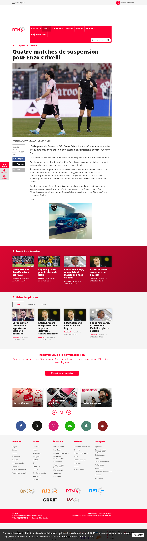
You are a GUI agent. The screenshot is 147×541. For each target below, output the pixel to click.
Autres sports (38, 476)
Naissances (57, 462)
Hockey (35, 450)
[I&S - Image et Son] (73, 500)
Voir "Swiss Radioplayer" (96, 397)
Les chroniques (59, 450)
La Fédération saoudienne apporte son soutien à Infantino (20, 328)
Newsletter (99, 478)
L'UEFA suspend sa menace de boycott (99, 272)
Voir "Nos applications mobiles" (62, 397)
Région (14, 446)
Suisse (14, 450)
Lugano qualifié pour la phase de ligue (47, 272)
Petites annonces (80, 460)
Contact (98, 475)
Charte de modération (103, 471)
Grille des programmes (58, 457)
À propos (98, 446)
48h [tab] (18, 304)
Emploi (76, 466)
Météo (76, 456)
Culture (15, 460)
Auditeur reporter (19, 470)
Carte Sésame (100, 455)
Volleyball (36, 456)
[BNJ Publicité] (26, 490)
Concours (57, 477)
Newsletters (70, 426)
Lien (17, 170)
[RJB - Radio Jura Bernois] (50, 490)
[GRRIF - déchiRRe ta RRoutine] (50, 500)
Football (34, 45)
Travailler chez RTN (102, 462)
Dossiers (15, 466)
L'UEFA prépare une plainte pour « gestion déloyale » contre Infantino (48, 328)
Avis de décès (79, 470)
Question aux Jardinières (58, 466)
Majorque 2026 (38, 34)
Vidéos (79, 28)
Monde (15, 453)
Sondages (57, 473)
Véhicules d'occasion (82, 446)
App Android (103, 426)
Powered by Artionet (80, 515)
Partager (19, 159)
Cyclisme (36, 460)
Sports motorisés (39, 473)
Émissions (57, 28)
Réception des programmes (100, 451)
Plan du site (43, 518)
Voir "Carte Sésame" (27, 397)
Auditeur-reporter (127, 2)
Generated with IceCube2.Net (100, 515)
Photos (69, 28)
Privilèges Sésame (81, 453)
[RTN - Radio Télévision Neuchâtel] (73, 490)
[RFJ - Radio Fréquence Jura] (97, 490)
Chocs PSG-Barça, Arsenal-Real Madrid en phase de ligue (74, 273)
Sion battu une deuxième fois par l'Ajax (20, 272)
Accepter (138, 535)
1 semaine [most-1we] (31, 304)
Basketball (36, 453)
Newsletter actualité (19, 473)
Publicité (98, 458)
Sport (46, 28)
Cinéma (77, 450)
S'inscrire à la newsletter (62, 373)
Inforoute (77, 463)
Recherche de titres (61, 453)
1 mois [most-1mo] (43, 304)
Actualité (36, 28)
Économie (16, 456)
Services (90, 28)
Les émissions (58, 446)
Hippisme (36, 466)
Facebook (21, 426)
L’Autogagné (58, 470)
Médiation (98, 468)
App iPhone (86, 426)
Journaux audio (18, 463)
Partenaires (99, 465)
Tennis (35, 470)
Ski (34, 463)
